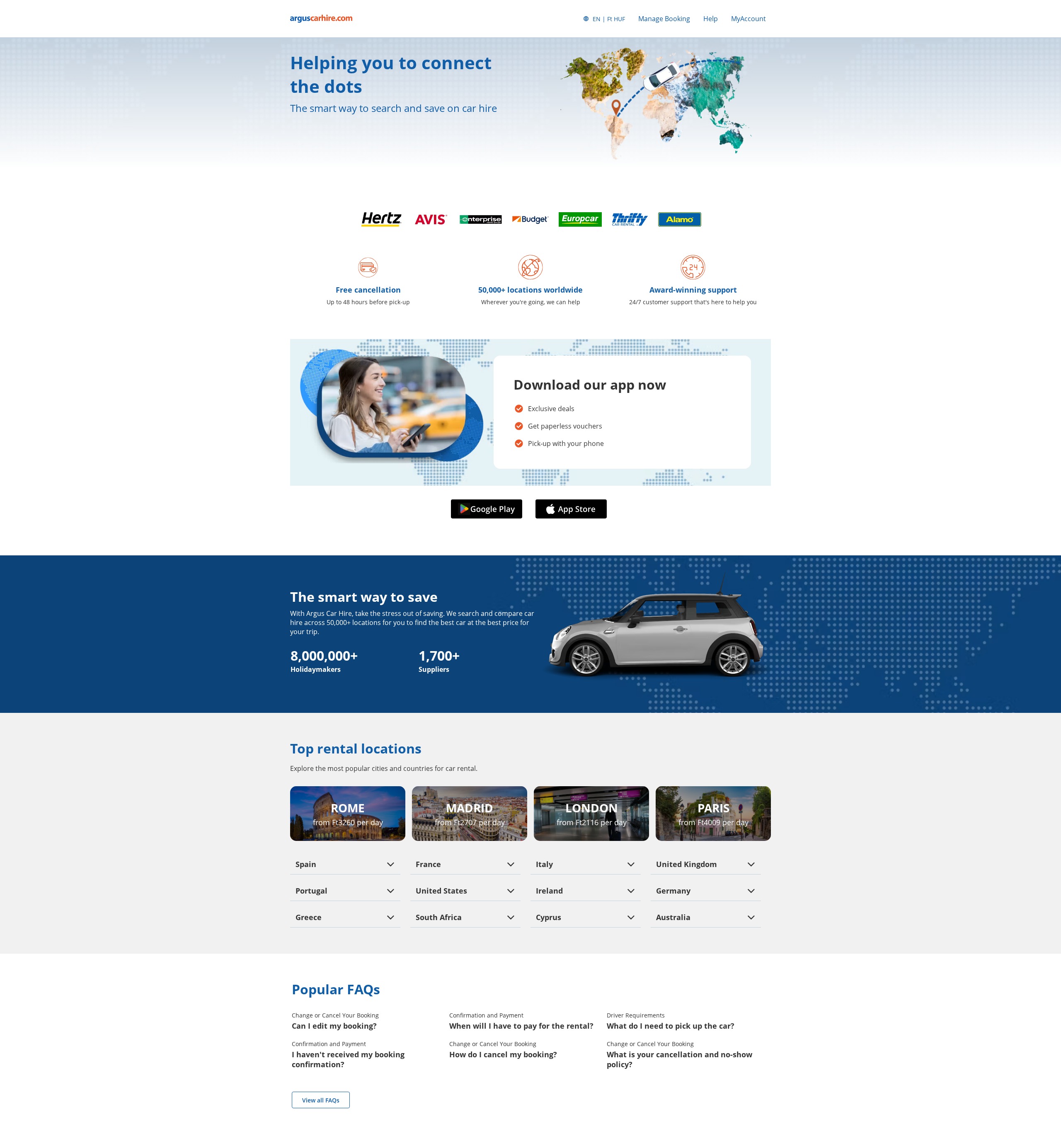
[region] (84, 1066)
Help (710, 18)
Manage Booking (664, 18)
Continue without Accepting (125, 1009)
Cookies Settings (84, 1109)
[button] (488, 509)
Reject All (84, 1087)
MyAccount (748, 18)
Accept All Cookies (84, 1064)
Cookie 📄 (75, 1047)
